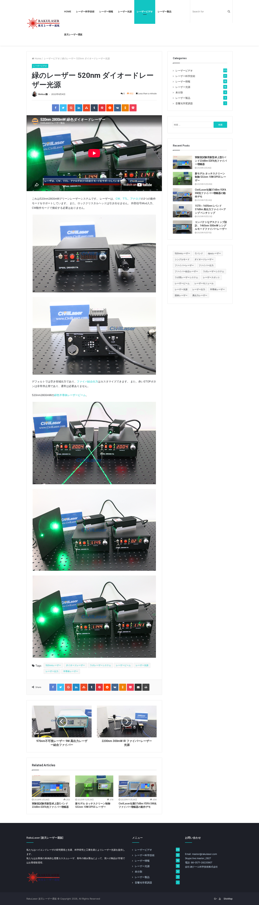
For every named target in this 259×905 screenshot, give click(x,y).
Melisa (41, 94)
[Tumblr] (94, 107)
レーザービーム (123, 665)
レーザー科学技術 (85, 11)
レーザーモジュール (204, 283)
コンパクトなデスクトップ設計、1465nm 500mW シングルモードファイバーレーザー (211, 225)
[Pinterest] (102, 107)
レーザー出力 (52, 671)
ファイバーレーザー (184, 265)
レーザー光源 (125, 11)
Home (67, 11)
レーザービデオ (145, 11)
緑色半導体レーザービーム (70, 395)
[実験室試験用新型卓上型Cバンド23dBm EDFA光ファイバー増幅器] (51, 786)
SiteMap (228, 898)
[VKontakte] (117, 107)
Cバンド (199, 253)
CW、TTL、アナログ (128, 198)
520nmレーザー (53, 665)
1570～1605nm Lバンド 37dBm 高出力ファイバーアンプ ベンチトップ (210, 209)
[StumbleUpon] (86, 107)
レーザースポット (211, 277)
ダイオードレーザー (75, 665)
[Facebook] (55, 107)
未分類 (179, 92)
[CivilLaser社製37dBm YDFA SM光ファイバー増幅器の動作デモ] (138, 786)
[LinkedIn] (78, 107)
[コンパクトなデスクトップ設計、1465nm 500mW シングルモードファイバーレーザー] (182, 227)
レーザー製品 (164, 11)
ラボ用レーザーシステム (186, 277)
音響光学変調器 (184, 103)
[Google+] (71, 107)
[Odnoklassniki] (125, 107)
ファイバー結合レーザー (186, 271)
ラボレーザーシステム (100, 665)
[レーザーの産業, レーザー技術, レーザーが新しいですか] (44, 22)
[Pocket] (133, 107)
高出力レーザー (199, 295)
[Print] (145, 687)
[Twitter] (63, 107)
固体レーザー (181, 295)
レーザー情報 (106, 11)
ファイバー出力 (206, 265)
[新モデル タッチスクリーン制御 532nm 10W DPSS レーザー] (94, 786)
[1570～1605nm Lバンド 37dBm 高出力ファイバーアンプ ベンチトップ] (182, 210)
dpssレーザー (214, 253)
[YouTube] (220, 899)
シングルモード (182, 259)
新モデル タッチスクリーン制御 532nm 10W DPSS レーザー (210, 177)
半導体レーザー (70, 671)
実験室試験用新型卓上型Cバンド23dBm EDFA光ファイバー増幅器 (211, 161)
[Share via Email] (138, 687)
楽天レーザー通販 (73, 34)
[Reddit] (109, 107)
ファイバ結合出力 (87, 381)
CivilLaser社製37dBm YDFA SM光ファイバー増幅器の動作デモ (210, 193)
